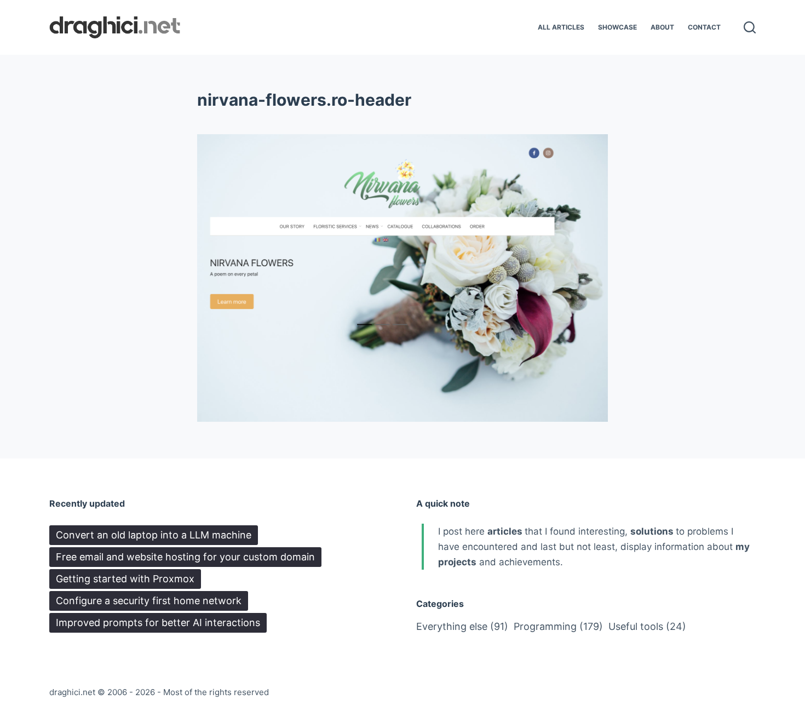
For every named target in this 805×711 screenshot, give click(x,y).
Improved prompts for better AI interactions (158, 622)
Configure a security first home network (149, 600)
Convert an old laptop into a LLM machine (153, 535)
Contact (704, 27)
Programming (558, 626)
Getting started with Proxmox (125, 578)
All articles (561, 27)
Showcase (617, 27)
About (662, 27)
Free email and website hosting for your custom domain (185, 557)
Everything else (462, 626)
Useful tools (647, 626)
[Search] (750, 27)
